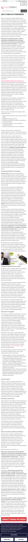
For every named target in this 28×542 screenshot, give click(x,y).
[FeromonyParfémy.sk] (14, 7)
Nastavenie (14, 535)
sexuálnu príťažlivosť (15, 346)
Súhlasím (21, 539)
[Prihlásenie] (22, 10)
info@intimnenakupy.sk (22, 1)
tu (15, 531)
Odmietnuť (7, 539)
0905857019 (5, 1)
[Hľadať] (19, 10)
